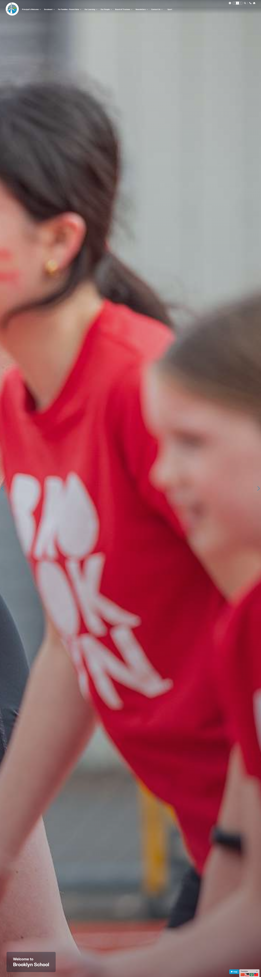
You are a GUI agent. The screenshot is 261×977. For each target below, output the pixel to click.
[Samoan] (256, 974)
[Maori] (247, 974)
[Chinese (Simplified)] (243, 974)
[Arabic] (252, 974)
